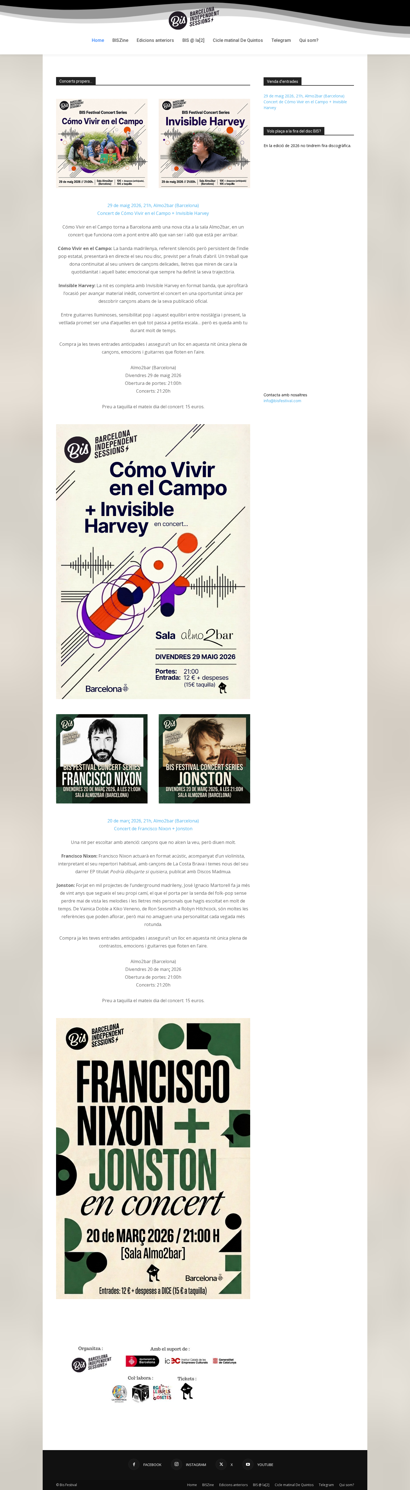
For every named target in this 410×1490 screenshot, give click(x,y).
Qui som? (346, 1484)
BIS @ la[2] (261, 1484)
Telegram (326, 1484)
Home (192, 1484)
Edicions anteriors (233, 1484)
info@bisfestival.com (282, 400)
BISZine (208, 1484)
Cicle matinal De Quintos (294, 1484)
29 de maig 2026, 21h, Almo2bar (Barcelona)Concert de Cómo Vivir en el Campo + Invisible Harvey (305, 101)
